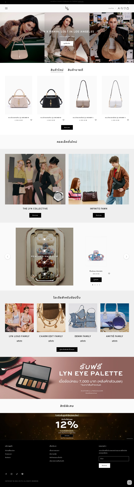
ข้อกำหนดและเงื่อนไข (56, 457)
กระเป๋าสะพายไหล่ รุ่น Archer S (83, 118)
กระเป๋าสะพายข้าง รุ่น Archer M (18, 118)
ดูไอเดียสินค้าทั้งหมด (67, 349)
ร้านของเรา (8, 454)
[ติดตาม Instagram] (11, 474)
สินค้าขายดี (75, 70)
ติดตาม (104, 466)
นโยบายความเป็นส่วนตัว (57, 461)
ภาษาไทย (111, 8)
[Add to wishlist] (31, 120)
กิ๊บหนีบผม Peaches (96, 271)
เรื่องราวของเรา (54, 450)
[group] (67, 426)
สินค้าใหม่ (57, 70)
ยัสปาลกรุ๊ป (53, 454)
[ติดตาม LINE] (22, 474)
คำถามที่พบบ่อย (10, 450)
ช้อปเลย (67, 127)
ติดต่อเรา (8, 457)
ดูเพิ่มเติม (67, 43)
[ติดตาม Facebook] (6, 474)
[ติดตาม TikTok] (17, 474)
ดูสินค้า (96, 280)
